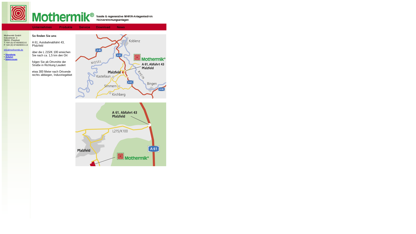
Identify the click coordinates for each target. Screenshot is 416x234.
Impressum (11, 59)
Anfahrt (9, 57)
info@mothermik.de (13, 50)
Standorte (10, 54)
